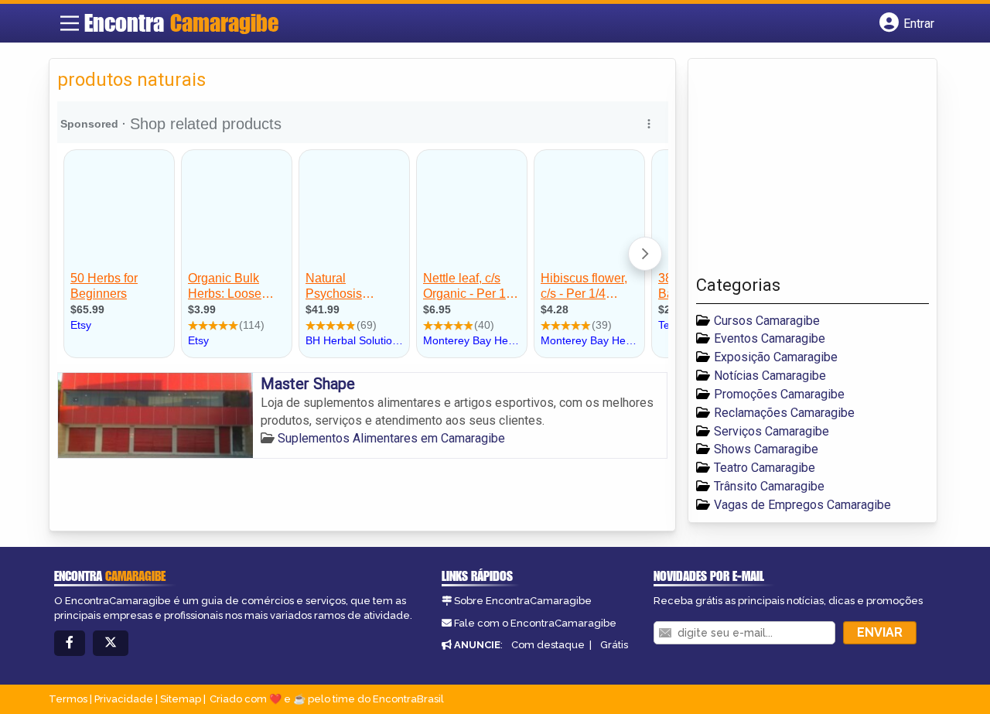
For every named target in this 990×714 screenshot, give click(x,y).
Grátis (614, 645)
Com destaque (548, 645)
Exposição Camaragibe (776, 357)
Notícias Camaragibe (770, 375)
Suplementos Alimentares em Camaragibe (391, 438)
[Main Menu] (69, 23)
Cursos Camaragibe (767, 320)
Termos (68, 699)
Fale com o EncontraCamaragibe (535, 623)
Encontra (181, 22)
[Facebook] (69, 643)
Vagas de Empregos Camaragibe (802, 504)
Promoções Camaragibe (779, 394)
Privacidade (123, 699)
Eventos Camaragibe (769, 338)
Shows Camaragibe (766, 449)
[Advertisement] (812, 171)
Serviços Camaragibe (771, 431)
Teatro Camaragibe (764, 467)
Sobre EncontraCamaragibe (523, 600)
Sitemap (180, 699)
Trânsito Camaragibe (769, 486)
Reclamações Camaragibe (784, 412)
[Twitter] (110, 643)
